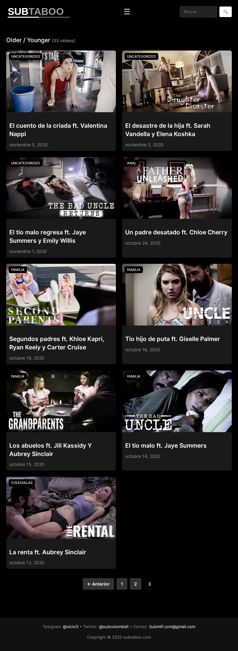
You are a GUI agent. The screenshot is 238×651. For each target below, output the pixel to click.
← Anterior (98, 584)
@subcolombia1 (114, 626)
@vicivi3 (70, 626)
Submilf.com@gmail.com (172, 626)
